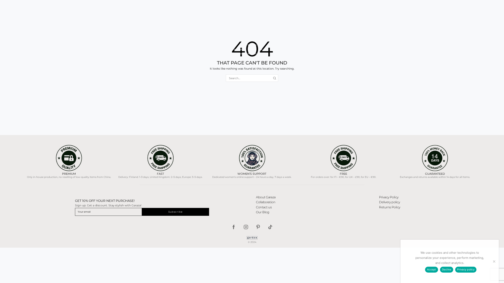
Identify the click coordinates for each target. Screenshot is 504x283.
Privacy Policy (388, 197)
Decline (446, 269)
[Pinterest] (258, 227)
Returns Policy (389, 207)
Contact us (264, 207)
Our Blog (262, 212)
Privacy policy (465, 269)
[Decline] (494, 261)
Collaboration (265, 202)
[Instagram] (246, 227)
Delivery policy (389, 202)
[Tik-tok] (270, 227)
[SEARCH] (274, 78)
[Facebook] (234, 227)
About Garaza (266, 197)
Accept (431, 269)
